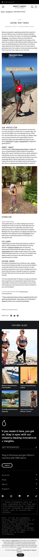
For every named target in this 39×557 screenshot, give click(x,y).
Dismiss (20, 555)
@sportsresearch (7, 293)
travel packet (6, 251)
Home (3, 12)
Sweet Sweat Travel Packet (20, 149)
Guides (19, 19)
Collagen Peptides (13, 247)
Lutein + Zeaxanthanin (21, 141)
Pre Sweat (26, 233)
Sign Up (7, 465)
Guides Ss (9, 12)
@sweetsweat (24, 291)
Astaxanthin (9, 141)
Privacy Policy (15, 540)
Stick (31, 149)
